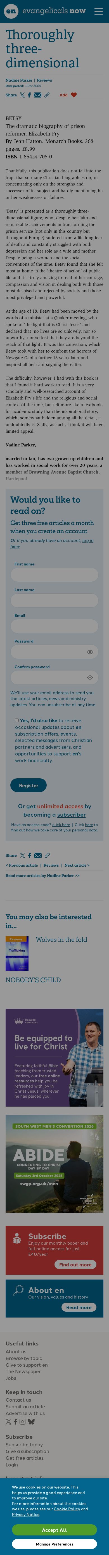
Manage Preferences (54, 1544)
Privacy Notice (25, 1514)
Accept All (54, 1529)
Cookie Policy (67, 1508)
